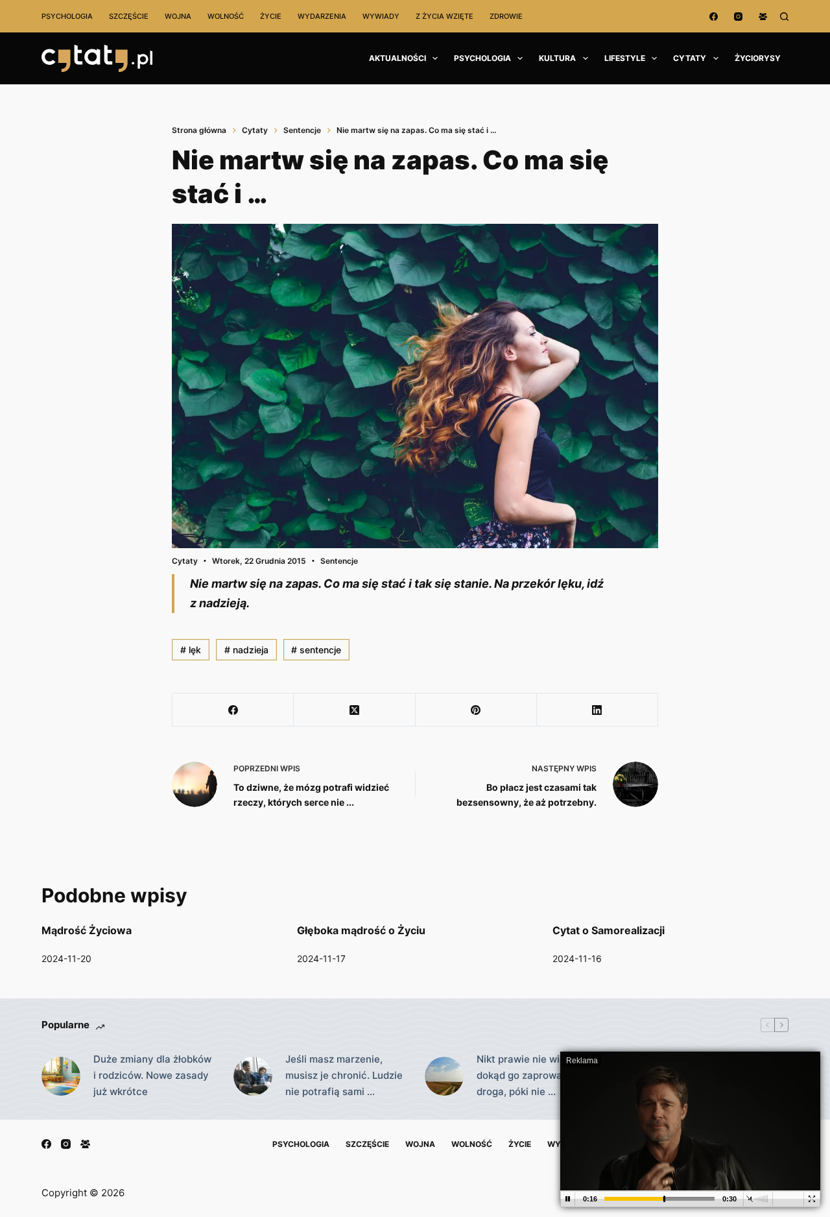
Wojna (178, 16)
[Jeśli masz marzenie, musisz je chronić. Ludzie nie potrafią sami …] (252, 1076)
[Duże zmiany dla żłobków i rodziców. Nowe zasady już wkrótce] (61, 1076)
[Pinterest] (476, 710)
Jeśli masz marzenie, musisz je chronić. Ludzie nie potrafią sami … (344, 1075)
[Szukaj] (784, 16)
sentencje (316, 649)
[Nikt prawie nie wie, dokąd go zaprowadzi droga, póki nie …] (444, 1076)
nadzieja (246, 649)
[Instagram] (738, 16)
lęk (190, 649)
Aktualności (397, 58)
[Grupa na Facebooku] (763, 16)
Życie (270, 16)
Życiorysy (758, 58)
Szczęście (128, 16)
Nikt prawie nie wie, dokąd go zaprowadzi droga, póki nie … (526, 1075)
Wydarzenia (322, 16)
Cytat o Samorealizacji (608, 930)
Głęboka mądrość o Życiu (361, 930)
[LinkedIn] (597, 710)
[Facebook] (713, 16)
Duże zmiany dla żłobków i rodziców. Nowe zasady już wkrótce (152, 1075)
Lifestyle (624, 58)
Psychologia (67, 16)
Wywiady (380, 16)
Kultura (557, 58)
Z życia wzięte (444, 16)
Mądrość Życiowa (87, 930)
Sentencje (339, 561)
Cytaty (689, 58)
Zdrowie (506, 16)
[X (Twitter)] (354, 710)
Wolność (226, 16)
